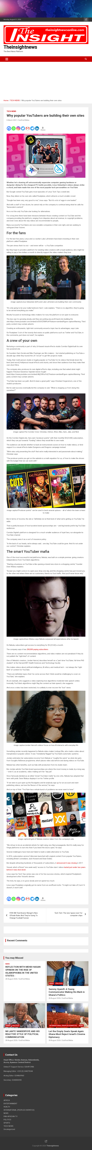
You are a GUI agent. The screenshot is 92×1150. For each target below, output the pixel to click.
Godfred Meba (23, 120)
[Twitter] (23, 126)
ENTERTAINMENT (10, 1103)
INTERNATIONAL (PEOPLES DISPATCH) (63, 1025)
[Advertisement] (46, 79)
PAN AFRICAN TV (10, 1116)
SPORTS (7, 1123)
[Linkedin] (37, 126)
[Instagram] (18, 126)
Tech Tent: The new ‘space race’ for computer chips (68, 914)
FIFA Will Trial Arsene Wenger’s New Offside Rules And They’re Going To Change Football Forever (24, 915)
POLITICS (59, 983)
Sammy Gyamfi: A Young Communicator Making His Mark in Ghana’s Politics (67, 992)
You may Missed (14, 957)
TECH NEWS (11, 111)
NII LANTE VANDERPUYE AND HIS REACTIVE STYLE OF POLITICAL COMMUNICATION (22, 1034)
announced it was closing (67, 863)
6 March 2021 (12, 120)
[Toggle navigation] (7, 59)
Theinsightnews (20, 47)
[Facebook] (9, 126)
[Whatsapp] (14, 126)
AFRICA (7, 1100)
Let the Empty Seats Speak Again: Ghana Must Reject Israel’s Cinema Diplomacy (67, 1034)
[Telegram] (32, 126)
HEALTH (7, 1107)
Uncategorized (9, 1129)
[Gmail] (28, 126)
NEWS (7, 964)
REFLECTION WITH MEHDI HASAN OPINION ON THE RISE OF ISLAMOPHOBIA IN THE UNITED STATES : (22, 971)
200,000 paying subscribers (37, 649)
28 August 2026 (11, 979)
